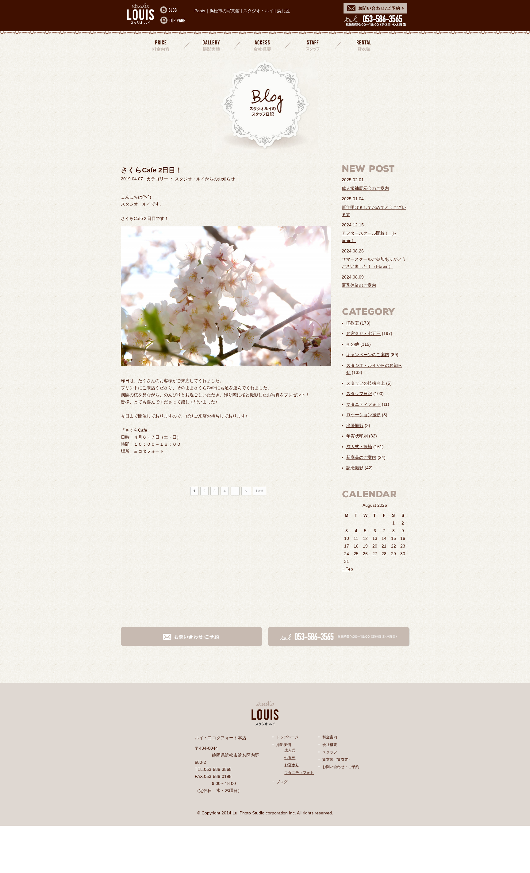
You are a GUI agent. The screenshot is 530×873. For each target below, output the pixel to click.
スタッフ (312, 45)
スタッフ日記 (359, 393)
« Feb (347, 569)
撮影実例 (283, 745)
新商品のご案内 (361, 457)
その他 (352, 344)
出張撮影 (354, 425)
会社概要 (262, 45)
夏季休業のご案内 (359, 285)
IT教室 (352, 323)
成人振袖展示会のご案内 (365, 188)
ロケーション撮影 (363, 414)
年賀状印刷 (357, 435)
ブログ (281, 782)
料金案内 (161, 45)
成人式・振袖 (359, 446)
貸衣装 (363, 45)
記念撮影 (354, 467)
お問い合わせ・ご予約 (340, 767)
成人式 (289, 750)
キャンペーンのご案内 (367, 354)
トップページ (287, 737)
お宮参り (291, 765)
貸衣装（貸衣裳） (337, 759)
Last (259, 491)
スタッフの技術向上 (365, 383)
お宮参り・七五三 (363, 333)
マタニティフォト (363, 404)
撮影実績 (211, 45)
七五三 (289, 758)
